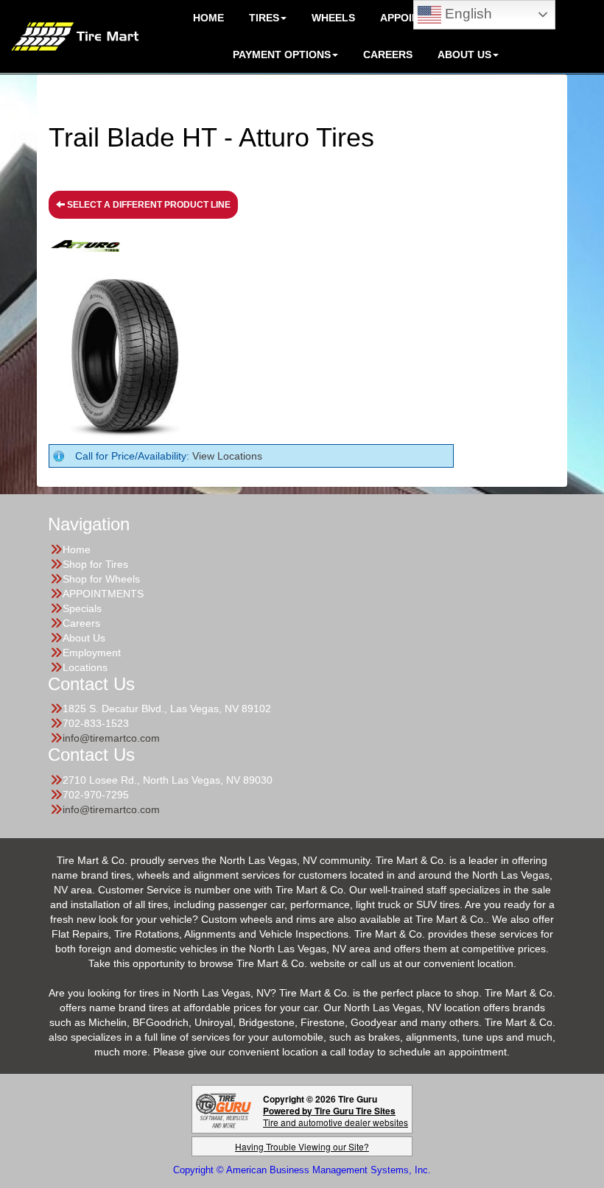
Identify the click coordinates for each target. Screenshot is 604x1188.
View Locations (227, 456)
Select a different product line (148, 205)
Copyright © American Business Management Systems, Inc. (302, 1169)
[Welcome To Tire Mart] (74, 35)
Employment (92, 652)
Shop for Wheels (101, 579)
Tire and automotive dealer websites (335, 1116)
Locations (85, 667)
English (466, 13)
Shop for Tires (95, 564)
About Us (84, 638)
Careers (387, 54)
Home (77, 549)
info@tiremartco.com (111, 738)
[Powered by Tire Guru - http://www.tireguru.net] (223, 1109)
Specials (82, 608)
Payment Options (282, 54)
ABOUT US (464, 54)
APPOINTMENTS (103, 594)
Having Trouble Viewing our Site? (302, 1146)
